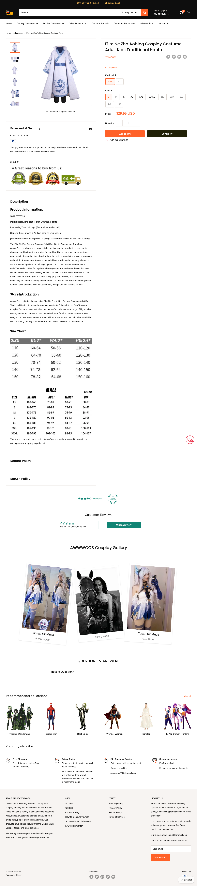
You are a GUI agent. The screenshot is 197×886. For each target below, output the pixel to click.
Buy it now (167, 133)
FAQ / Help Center (74, 826)
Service (161, 23)
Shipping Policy (116, 803)
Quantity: (110, 123)
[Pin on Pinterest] (174, 56)
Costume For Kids (100, 23)
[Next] (191, 716)
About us (69, 803)
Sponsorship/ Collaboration (78, 821)
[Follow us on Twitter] (97, 877)
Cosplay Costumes (26, 23)
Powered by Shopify (14, 875)
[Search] (144, 12)
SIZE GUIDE (111, 67)
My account (160, 14)
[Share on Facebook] (168, 56)
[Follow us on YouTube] (113, 877)
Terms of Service (117, 817)
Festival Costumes (52, 23)
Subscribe (160, 857)
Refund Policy (115, 812)
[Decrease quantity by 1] (119, 123)
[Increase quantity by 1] (137, 123)
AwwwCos (110, 57)
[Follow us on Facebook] (91, 877)
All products (19, 33)
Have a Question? (62, 672)
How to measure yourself (77, 817)
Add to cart (125, 133)
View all (188, 696)
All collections (146, 23)
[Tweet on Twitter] (179, 56)
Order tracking (72, 812)
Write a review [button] (123, 525)
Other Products (76, 23)
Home (9, 23)
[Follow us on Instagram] (102, 877)
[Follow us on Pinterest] (108, 877)
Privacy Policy (115, 808)
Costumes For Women (124, 23)
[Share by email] (185, 56)
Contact (69, 808)
